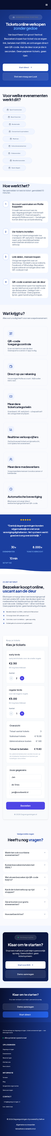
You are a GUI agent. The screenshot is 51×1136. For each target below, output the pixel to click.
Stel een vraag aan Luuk (25, 76)
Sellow (41, 1119)
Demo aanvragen (25, 974)
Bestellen (26, 805)
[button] (45, 5)
